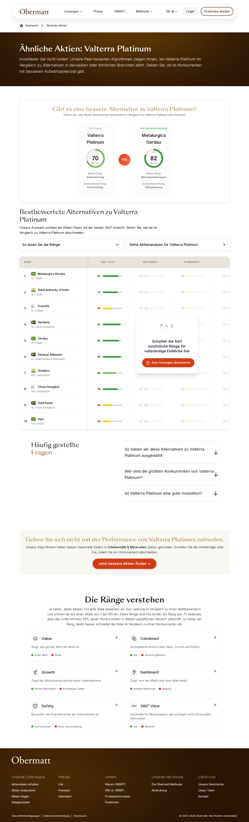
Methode (142, 11)
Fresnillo (43, 306)
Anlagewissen (21, 802)
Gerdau (43, 338)
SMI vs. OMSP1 (114, 790)
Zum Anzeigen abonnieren (171, 363)
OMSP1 (119, 11)
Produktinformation (117, 796)
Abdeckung (159, 790)
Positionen (112, 802)
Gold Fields (45, 403)
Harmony (44, 322)
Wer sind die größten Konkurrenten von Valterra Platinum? (169, 474)
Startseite (31, 25)
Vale (41, 419)
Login (190, 11)
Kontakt (203, 796)
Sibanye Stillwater (50, 354)
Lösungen (71, 11)
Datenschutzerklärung (57, 815)
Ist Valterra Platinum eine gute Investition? (163, 493)
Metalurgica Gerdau (51, 273)
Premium (64, 790)
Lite (60, 784)
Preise (98, 11)
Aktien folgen (20, 796)
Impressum (80, 815)
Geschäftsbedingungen (25, 815)
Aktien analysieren (24, 790)
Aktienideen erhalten (25, 784)
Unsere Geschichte (211, 784)
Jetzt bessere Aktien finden (122, 564)
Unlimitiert (64, 796)
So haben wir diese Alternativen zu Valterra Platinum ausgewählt (164, 452)
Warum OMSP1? (115, 784)
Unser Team (206, 790)
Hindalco (44, 370)
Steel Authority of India (53, 289)
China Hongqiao (49, 386)
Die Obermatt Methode (167, 784)
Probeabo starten (217, 11)
